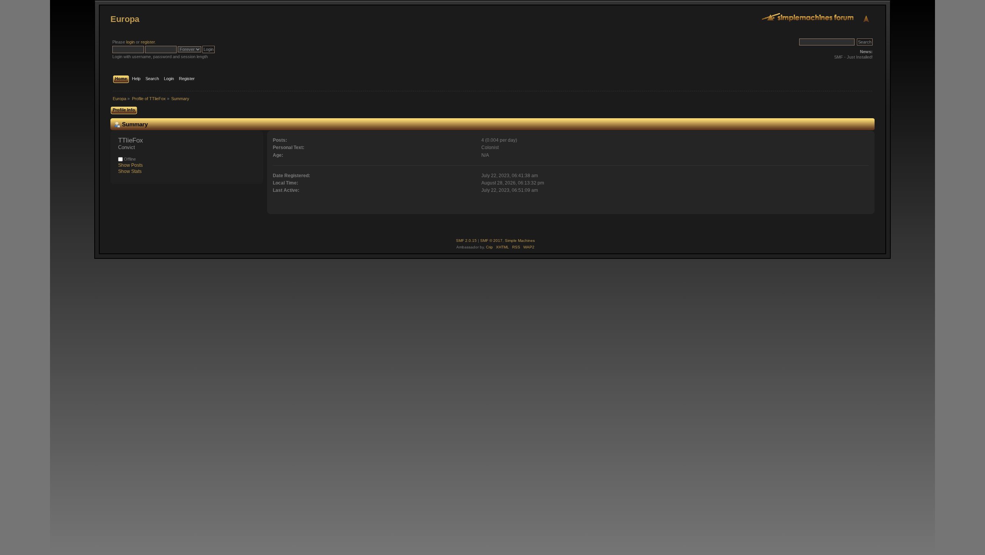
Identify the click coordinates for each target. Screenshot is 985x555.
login (130, 42)
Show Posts (130, 165)
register (148, 42)
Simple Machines (520, 240)
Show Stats (130, 171)
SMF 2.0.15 (466, 240)
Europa (124, 19)
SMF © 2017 (491, 240)
